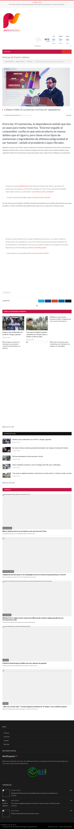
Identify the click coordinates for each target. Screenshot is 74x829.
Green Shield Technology (18, 826)
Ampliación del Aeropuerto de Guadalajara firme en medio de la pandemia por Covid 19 (34, 794)
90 (71, 800)
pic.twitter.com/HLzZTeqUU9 (42, 192)
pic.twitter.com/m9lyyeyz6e (36, 248)
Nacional (69, 115)
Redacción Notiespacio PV (13, 115)
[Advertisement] (37, 170)
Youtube (6, 740)
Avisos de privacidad (65, 826)
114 (71, 790)
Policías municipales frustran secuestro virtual (36, 4)
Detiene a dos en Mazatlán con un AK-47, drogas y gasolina (12, 333)
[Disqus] (37, 394)
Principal (6, 733)
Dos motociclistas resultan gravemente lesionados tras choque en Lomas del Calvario (40, 448)
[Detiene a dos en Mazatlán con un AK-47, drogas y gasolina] (13, 323)
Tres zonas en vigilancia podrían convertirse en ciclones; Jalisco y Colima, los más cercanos (36, 334)
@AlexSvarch (25, 186)
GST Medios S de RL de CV (8, 825)
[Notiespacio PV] (12, 22)
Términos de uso (53, 826)
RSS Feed (6, 744)
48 (71, 810)
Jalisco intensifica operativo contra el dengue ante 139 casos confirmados (36, 465)
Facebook (6, 736)
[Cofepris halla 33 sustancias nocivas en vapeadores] (37, 87)
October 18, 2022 (44, 197)
